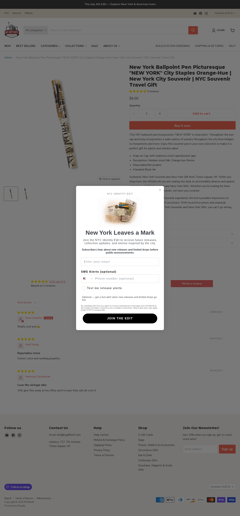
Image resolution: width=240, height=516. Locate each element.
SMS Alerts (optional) (98, 271)
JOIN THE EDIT (120, 318)
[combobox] (87, 279)
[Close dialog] (160, 190)
